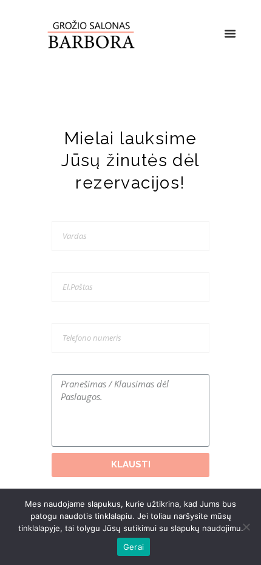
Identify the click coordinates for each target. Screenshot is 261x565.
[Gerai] (246, 527)
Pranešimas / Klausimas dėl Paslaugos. (120, 366)
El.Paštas (67, 264)
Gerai (133, 547)
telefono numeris (83, 315)
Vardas (64, 213)
